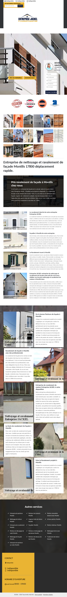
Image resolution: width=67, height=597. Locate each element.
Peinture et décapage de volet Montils (17, 532)
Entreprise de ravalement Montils (17, 526)
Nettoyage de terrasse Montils (53, 532)
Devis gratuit (38, 594)
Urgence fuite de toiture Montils (35, 520)
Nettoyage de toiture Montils (16, 520)
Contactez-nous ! (30, 78)
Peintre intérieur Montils (54, 525)
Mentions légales (48, 594)
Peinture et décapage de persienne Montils (35, 532)
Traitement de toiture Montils (53, 538)
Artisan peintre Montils (53, 519)
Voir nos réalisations (16, 78)
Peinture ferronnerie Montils (34, 514)
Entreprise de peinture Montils (16, 514)
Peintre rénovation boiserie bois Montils (53, 514)
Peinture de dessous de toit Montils (35, 538)
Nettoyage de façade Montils (16, 538)
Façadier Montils (33, 525)
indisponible (10, 1)
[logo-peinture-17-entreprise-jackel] (27, 18)
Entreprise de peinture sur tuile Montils (16, 544)
